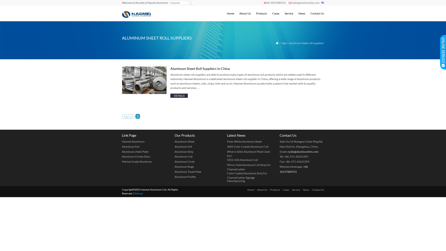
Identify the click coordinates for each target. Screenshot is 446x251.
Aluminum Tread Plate (188, 171)
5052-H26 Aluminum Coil (242, 159)
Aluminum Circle (185, 161)
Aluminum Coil (184, 156)
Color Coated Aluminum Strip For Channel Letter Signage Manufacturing (247, 177)
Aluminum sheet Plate (135, 151)
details (179, 95)
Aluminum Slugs (184, 166)
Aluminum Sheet (184, 141)
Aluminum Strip (184, 151)
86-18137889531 (276, 2)
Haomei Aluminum (133, 141)
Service (289, 13)
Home (230, 13)
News (301, 13)
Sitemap (138, 193)
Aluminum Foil (130, 146)
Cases (275, 13)
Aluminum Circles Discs (136, 156)
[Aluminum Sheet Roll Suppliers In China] (144, 93)
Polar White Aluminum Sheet (244, 141)
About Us (245, 13)
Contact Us (317, 13)
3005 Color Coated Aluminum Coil (247, 146)
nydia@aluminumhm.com (306, 2)
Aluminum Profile (185, 176)
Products (261, 13)
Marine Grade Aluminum (137, 161)
